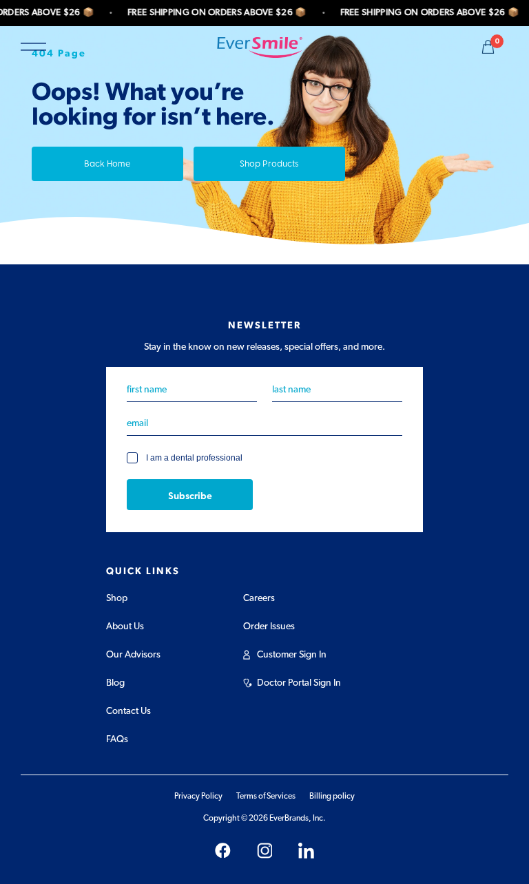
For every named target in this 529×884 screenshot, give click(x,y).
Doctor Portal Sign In (299, 683)
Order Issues (269, 626)
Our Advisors (133, 655)
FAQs (117, 739)
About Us (125, 626)
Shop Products (269, 163)
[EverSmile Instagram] (265, 851)
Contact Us (128, 711)
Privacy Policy (198, 796)
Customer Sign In (291, 655)
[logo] (259, 46)
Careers (259, 598)
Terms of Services (265, 796)
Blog (115, 683)
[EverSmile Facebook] (223, 851)
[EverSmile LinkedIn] (306, 851)
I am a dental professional (194, 458)
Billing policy (332, 796)
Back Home (107, 163)
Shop (116, 598)
